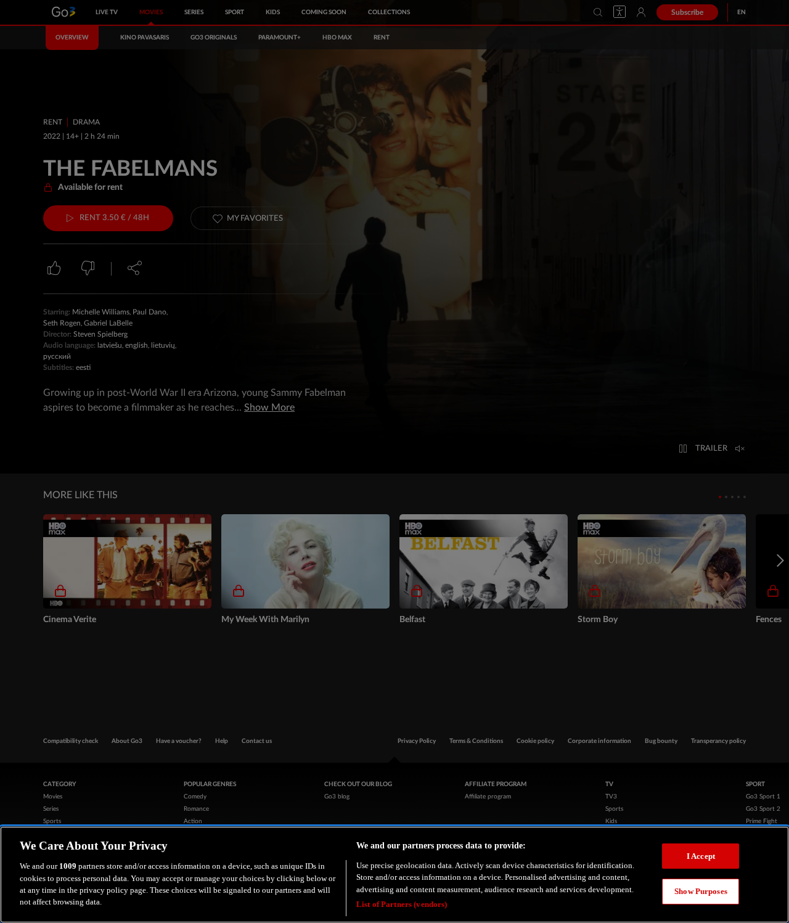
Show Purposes (700, 891)
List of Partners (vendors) (401, 904)
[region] (394, 874)
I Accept (701, 855)
